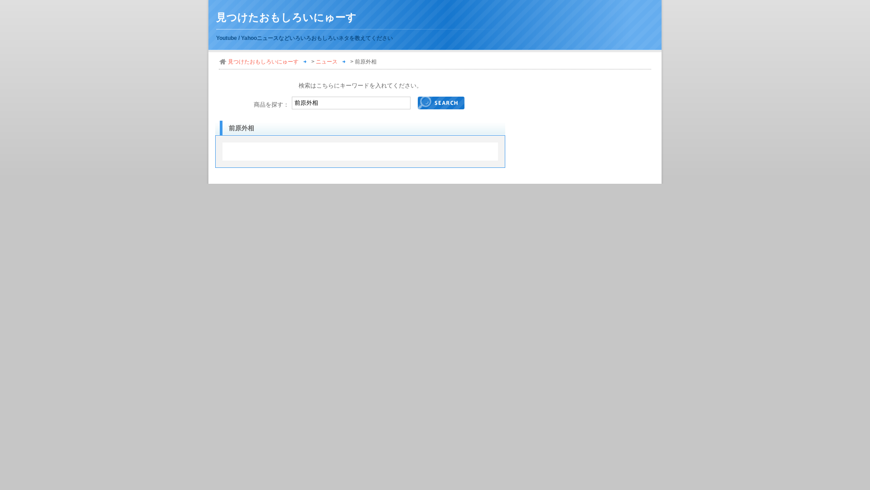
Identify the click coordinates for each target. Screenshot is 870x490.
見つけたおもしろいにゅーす (286, 17)
